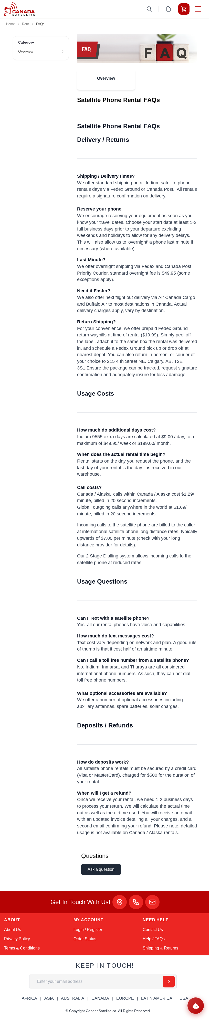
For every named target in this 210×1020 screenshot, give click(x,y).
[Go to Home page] (19, 9)
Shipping (151, 948)
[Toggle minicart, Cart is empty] (184, 9)
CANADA (100, 998)
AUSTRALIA (72, 998)
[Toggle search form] (149, 9)
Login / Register (88, 929)
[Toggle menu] (198, 9)
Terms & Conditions (22, 948)
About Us (12, 929)
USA (184, 998)
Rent (25, 24)
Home (10, 24)
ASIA (49, 998)
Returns (171, 948)
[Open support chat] (195, 1005)
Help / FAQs (154, 939)
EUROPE (125, 998)
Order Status (85, 939)
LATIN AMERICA (156, 998)
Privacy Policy (17, 939)
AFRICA (29, 998)
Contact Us (153, 929)
